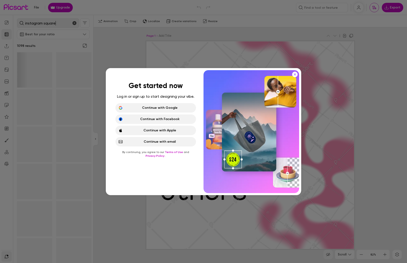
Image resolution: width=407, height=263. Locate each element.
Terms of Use (174, 152)
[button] (203, 131)
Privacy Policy (155, 156)
